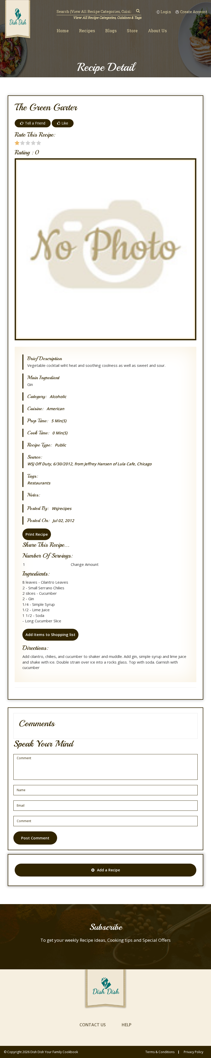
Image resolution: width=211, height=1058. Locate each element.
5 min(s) (58, 421)
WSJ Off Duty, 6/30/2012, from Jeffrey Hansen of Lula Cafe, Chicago (89, 463)
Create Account (193, 12)
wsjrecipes (61, 508)
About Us (157, 30)
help (126, 1025)
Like (64, 123)
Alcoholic (58, 396)
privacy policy (193, 1052)
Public (60, 445)
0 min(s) (59, 433)
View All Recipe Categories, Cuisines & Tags (107, 17)
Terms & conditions (159, 1052)
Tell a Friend (35, 123)
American (55, 409)
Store (132, 30)
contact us (93, 1025)
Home (63, 30)
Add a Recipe (108, 869)
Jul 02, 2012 (63, 520)
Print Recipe (36, 534)
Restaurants (38, 482)
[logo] (17, 20)
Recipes (87, 30)
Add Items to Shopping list (50, 634)
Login (166, 12)
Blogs (111, 30)
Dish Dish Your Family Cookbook (54, 1052)
